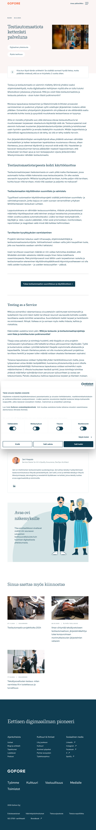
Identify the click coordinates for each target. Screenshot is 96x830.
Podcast (10, 756)
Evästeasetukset (13, 814)
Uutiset (10, 742)
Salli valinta (48, 444)
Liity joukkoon (42, 742)
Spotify (69, 756)
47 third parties (21, 418)
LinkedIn (69, 742)
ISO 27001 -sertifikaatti (16, 818)
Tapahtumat (12, 749)
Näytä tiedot (84, 437)
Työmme (13, 782)
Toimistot (13, 789)
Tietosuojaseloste (56, 814)
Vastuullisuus (54, 782)
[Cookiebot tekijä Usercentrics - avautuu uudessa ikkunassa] (83, 384)
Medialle (75, 782)
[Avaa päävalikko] (79, 3)
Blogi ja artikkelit (13, 746)
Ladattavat (11, 753)
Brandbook (35, 818)
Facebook (70, 749)
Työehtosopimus (43, 756)
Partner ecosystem (44, 753)
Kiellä (17, 444)
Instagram (70, 746)
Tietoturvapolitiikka (76, 814)
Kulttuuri (40, 746)
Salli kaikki (78, 444)
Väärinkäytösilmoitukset (35, 814)
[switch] (36, 428)
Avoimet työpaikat (44, 749)
